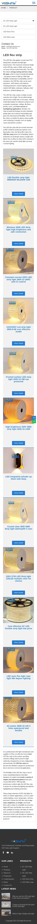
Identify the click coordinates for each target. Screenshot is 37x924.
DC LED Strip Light (10, 26)
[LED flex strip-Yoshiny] (9, 2)
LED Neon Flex (8, 32)
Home (3, 8)
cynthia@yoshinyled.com (13, 46)
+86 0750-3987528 (11, 48)
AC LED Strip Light (10, 21)
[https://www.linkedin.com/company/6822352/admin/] (12, 853)
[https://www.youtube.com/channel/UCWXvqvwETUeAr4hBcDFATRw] (8, 853)
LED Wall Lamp (9, 37)
